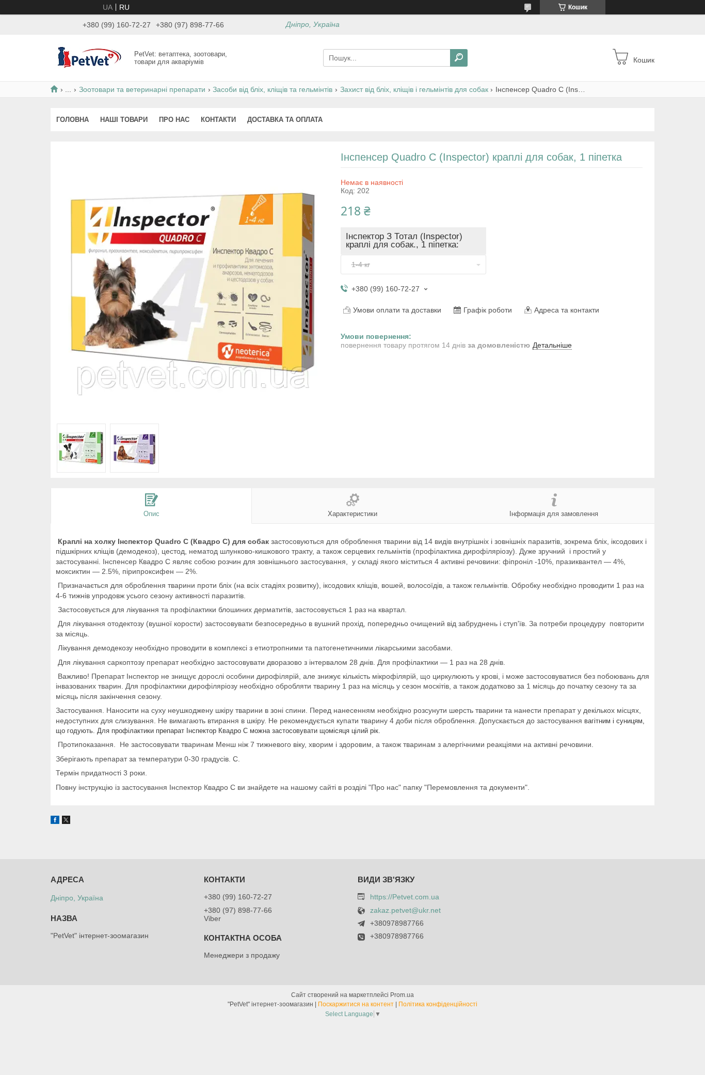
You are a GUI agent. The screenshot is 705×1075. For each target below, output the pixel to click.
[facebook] (55, 821)
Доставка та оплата (285, 119)
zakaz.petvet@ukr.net (405, 910)
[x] (66, 821)
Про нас (174, 119)
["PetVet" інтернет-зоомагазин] (89, 57)
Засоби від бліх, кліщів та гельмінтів (272, 89)
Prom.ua (402, 995)
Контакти (218, 119)
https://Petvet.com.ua (404, 897)
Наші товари (124, 119)
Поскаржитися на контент (356, 1004)
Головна (72, 119)
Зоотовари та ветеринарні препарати (142, 89)
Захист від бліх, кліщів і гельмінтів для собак (414, 89)
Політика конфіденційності (437, 1004)
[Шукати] (459, 58)
